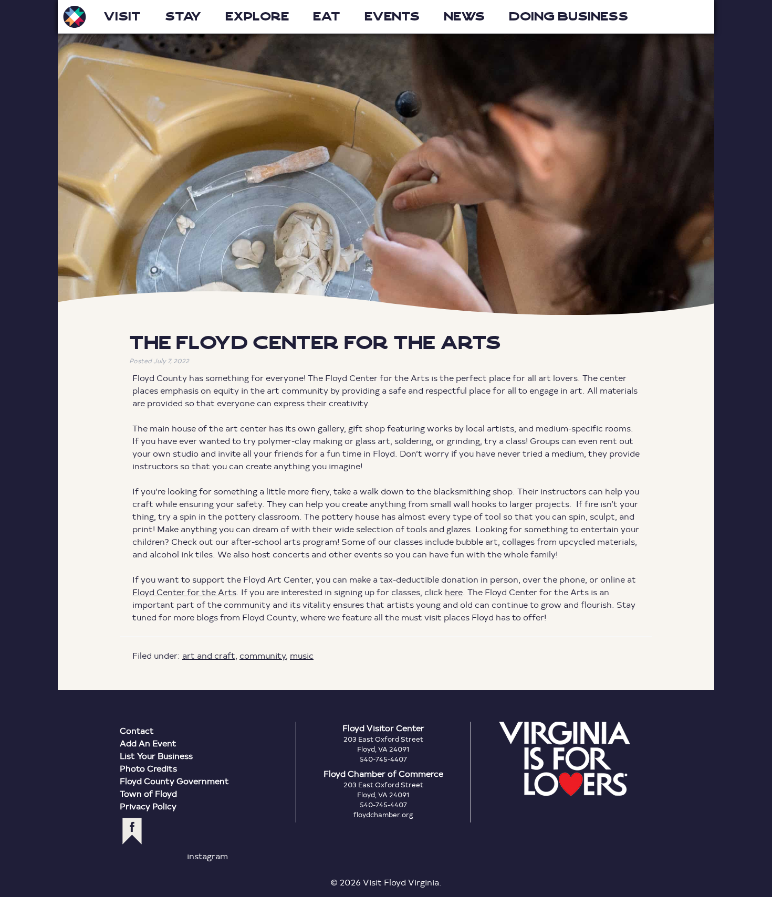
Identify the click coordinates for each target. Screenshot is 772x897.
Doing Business (568, 16)
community (262, 655)
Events (392, 16)
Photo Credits (148, 768)
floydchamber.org (383, 814)
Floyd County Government (174, 781)
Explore (257, 16)
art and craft (208, 655)
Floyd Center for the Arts (184, 592)
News (464, 16)
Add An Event (148, 743)
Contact (137, 730)
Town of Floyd (148, 793)
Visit (122, 16)
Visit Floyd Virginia (74, 16)
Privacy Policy (148, 806)
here (454, 592)
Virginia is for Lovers (564, 759)
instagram (207, 856)
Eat (326, 16)
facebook (132, 831)
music (302, 655)
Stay (183, 16)
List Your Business (156, 756)
